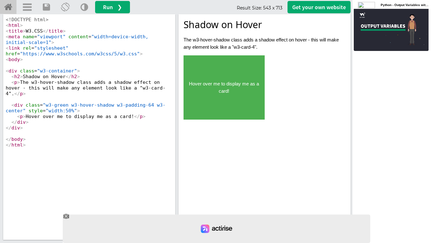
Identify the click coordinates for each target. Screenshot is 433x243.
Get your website (319, 7)
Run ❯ (112, 7)
